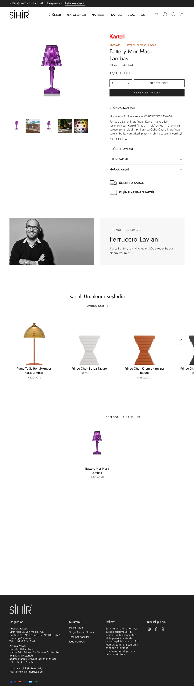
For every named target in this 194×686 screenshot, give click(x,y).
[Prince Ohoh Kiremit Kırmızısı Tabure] (144, 340)
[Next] (181, 340)
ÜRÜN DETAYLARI (121, 149)
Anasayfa (115, 45)
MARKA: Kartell (119, 169)
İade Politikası (77, 641)
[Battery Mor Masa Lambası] (97, 445)
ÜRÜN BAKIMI (119, 159)
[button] (55, 15)
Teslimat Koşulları (79, 637)
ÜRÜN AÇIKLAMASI (122, 108)
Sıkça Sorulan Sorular (82, 632)
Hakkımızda (76, 627)
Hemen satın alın (147, 92)
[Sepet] (182, 14)
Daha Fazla (118, 139)
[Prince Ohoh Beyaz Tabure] (89, 340)
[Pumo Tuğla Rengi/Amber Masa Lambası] (34, 340)
